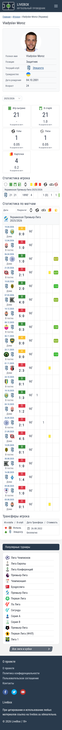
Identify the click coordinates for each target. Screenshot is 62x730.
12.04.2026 (9, 240)
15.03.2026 (9, 281)
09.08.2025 (9, 486)
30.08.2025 (9, 458)
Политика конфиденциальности (21, 673)
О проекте (8, 668)
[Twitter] (14, 692)
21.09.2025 (9, 431)
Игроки (16, 16)
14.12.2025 (9, 308)
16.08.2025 (9, 472)
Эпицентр (38, 68)
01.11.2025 (9, 363)
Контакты (8, 683)
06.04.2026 (9, 254)
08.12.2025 (9, 322)
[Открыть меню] (55, 6)
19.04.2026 (9, 227)
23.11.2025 (9, 349)
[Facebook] (5, 692)
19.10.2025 (9, 390)
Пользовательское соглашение (21, 678)
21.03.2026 (9, 267)
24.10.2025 (9, 377)
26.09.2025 (9, 418)
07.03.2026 (9, 295)
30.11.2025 (9, 336)
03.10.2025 (9, 404)
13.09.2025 (9, 445)
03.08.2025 (9, 499)
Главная (7, 16)
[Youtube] (23, 692)
